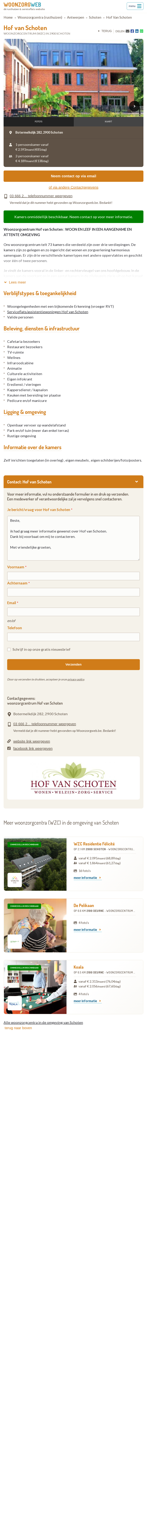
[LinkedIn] (137, 31)
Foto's (38, 121)
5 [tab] (81, 108)
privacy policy (75, 679)
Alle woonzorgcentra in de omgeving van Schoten (43, 1022)
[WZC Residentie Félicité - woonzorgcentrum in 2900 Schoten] (35, 864)
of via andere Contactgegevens (73, 187)
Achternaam (17, 583)
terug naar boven (18, 1028)
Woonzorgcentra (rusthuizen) (40, 17)
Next (134, 106)
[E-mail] (127, 31)
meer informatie (86, 878)
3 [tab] (74, 108)
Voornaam (15, 567)
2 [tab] (70, 108)
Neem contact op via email (73, 176)
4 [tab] (78, 108)
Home (8, 17)
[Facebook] (132, 31)
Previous (12, 106)
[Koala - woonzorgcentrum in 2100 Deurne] (35, 987)
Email (11, 603)
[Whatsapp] (141, 31)
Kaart (108, 121)
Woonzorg (22, 4)
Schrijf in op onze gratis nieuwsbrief (41, 649)
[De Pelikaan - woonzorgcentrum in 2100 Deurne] (35, 925)
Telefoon (14, 628)
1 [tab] (66, 108)
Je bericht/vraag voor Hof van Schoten (38, 509)
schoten (95, 17)
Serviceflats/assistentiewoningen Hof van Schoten (47, 312)
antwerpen (75, 17)
